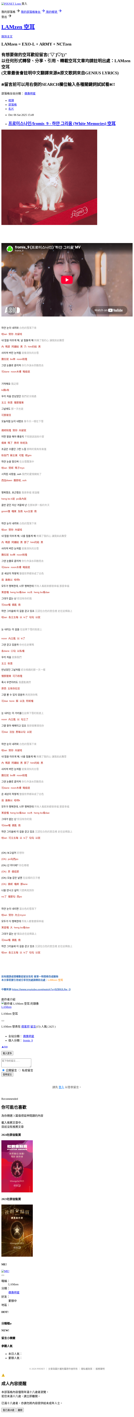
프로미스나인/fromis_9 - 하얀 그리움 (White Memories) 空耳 (62, 123)
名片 (11, 108)
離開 (20, 1410)
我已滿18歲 (8, 1410)
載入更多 (7, 1053)
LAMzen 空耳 (18, 27)
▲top (4, 1046)
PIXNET (41, 1368)
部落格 (12, 104)
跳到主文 (7, 36)
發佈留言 (7, 1074)
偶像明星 (30, 93)
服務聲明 (100, 1368)
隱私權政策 (86, 1368)
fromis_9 (28, 1040)
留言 (33, 1026)
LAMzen (6, 1006)
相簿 (11, 100)
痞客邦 (25, 1026)
